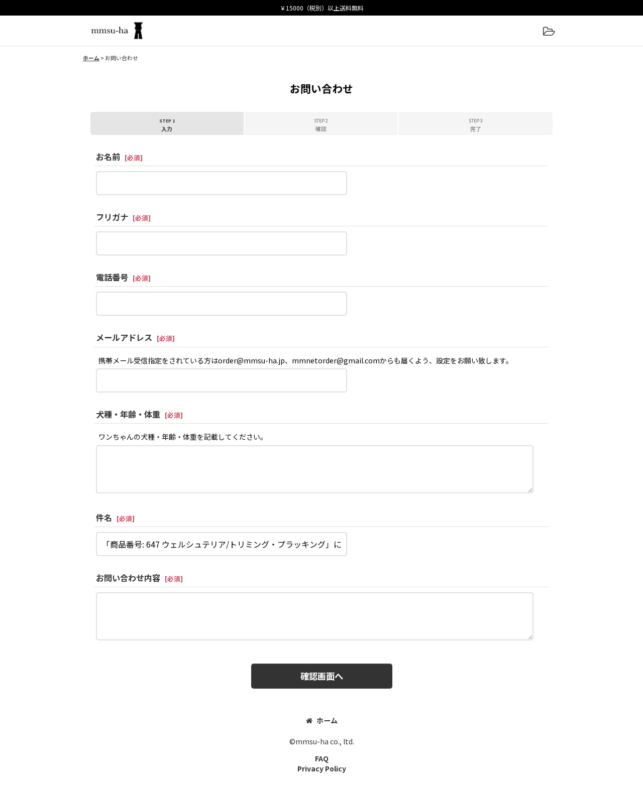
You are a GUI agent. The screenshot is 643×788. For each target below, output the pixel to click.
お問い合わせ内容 (128, 578)
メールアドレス (124, 337)
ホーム (327, 720)
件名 (104, 517)
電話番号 (112, 277)
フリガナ (112, 217)
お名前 (108, 157)
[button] (549, 32)
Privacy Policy (321, 768)
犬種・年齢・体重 (128, 414)
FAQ (322, 758)
